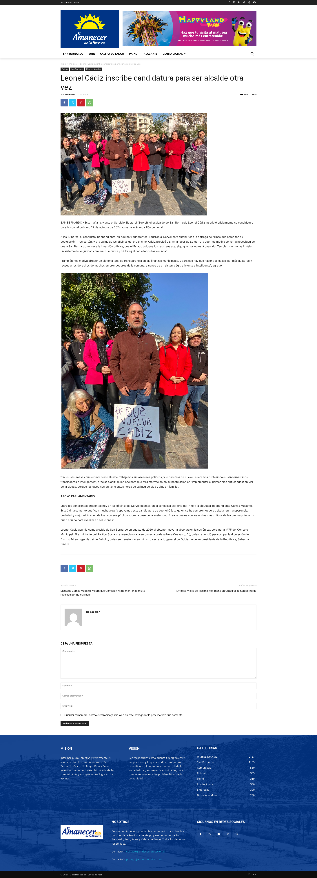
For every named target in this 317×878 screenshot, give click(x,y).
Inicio (63, 63)
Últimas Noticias (93, 69)
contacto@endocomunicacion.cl (145, 851)
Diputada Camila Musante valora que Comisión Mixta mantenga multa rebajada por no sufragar (103, 592)
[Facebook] (229, 3)
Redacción (70, 94)
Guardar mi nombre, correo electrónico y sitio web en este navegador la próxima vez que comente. (123, 714)
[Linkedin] (239, 3)
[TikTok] (244, 3)
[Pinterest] (81, 102)
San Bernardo (77, 69)
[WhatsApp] (89, 102)
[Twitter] (72, 102)
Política (73, 63)
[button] (252, 53)
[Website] (249, 3)
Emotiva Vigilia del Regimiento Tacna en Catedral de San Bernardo (216, 590)
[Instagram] (234, 3)
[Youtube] (254, 3)
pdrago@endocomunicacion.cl (144, 859)
